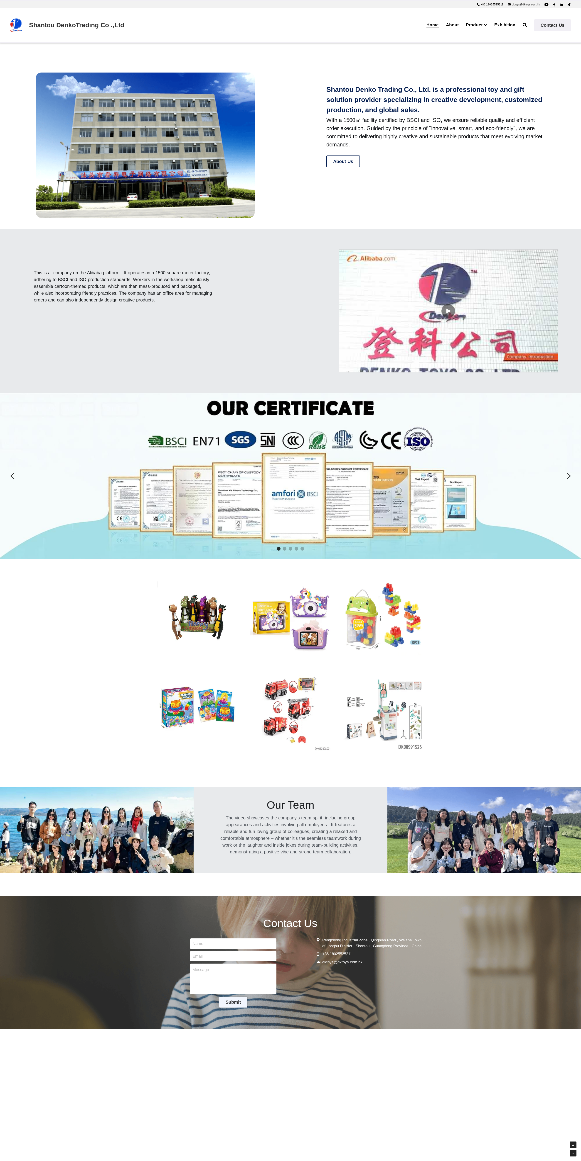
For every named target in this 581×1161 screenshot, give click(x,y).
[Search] (525, 25)
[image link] (16, 25)
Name (197, 943)
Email (197, 956)
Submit (233, 1002)
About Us (343, 161)
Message (200, 969)
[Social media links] (546, 4)
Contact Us (552, 25)
